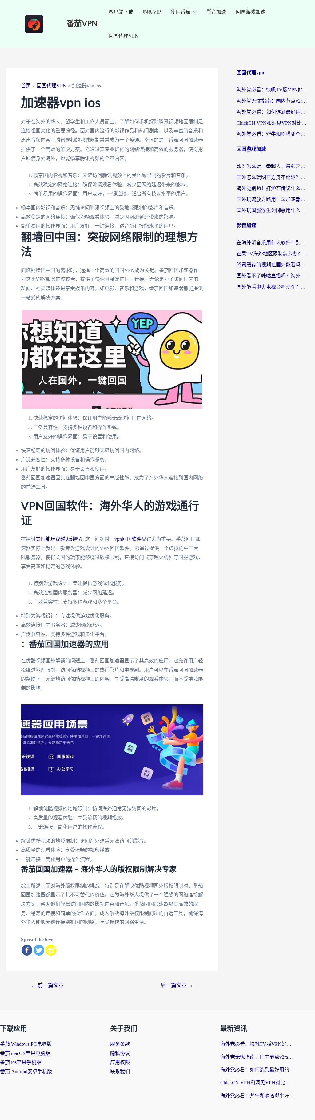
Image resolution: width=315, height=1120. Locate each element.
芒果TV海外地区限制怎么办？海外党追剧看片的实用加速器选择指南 (273, 253)
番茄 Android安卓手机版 (26, 1071)
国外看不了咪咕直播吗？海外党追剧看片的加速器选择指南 (273, 275)
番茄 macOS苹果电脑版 (25, 1053)
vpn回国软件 (128, 539)
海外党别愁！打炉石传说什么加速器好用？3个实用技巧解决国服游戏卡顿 (273, 188)
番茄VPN (82, 24)
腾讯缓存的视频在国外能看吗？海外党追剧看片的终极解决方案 (273, 264)
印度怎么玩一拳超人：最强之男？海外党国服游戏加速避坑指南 (273, 166)
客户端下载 (121, 11)
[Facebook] (27, 950)
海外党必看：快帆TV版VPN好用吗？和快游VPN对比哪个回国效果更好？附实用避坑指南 (273, 89)
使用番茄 (180, 11)
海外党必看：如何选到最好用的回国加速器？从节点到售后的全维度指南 (273, 112)
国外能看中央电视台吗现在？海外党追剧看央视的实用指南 (273, 286)
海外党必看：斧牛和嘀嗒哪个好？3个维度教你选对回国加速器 (273, 134)
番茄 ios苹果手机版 (20, 1062)
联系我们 (120, 1071)
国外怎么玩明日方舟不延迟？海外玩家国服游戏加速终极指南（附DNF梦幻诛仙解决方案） (273, 177)
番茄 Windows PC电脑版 (26, 1044)
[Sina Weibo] (51, 950)
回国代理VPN (123, 35)
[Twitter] (39, 950)
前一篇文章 (47, 985)
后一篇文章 (177, 985)
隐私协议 (120, 1053)
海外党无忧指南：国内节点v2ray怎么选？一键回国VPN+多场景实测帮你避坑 (273, 100)
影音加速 (216, 11)
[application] (193, 12)
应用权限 (120, 1062)
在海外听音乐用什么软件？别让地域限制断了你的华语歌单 (273, 242)
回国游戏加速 (250, 11)
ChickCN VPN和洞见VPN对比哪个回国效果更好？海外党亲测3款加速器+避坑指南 (273, 123)
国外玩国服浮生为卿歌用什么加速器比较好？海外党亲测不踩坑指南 (273, 210)
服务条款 (120, 1044)
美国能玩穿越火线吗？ (60, 539)
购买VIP (152, 11)
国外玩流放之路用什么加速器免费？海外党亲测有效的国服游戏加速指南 (273, 199)
